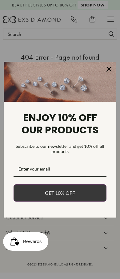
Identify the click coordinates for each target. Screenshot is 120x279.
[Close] (109, 69)
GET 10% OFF (60, 193)
